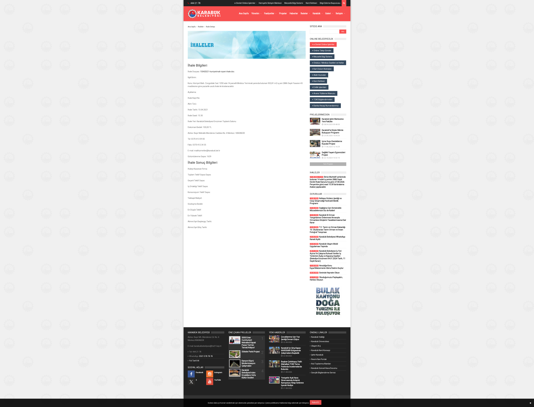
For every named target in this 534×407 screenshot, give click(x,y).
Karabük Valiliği (317, 337)
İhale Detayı (210, 27)
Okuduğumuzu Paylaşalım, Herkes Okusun (326, 278)
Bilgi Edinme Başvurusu (330, 3)
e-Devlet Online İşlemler (244, 3)
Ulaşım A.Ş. (316, 346)
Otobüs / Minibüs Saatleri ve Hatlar (328, 63)
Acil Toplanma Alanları (321, 364)
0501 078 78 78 (206, 356)
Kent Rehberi (311, 3)
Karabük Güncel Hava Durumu (324, 368)
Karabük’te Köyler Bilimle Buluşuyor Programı (332, 131)
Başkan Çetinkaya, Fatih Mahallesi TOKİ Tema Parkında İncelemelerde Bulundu (291, 365)
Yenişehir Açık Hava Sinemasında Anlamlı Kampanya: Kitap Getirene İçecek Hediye (292, 381)
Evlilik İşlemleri (319, 87)
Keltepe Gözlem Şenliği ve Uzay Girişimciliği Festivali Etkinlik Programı (326, 200)
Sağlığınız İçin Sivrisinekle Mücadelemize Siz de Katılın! (325, 209)
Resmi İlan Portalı (319, 359)
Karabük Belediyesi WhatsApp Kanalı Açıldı (327, 238)
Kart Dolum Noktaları (322, 69)
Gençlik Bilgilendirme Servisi (323, 373)
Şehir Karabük (317, 355)
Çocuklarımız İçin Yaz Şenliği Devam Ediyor (290, 338)
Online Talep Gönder (322, 50)
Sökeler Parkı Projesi (251, 351)
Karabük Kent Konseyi (320, 350)
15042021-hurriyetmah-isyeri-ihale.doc (217, 71)
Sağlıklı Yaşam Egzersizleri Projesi (333, 153)
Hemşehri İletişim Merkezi (270, 3)
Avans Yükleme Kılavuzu (324, 93)
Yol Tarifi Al (194, 361)
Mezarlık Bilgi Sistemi (293, 3)
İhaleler (201, 27)
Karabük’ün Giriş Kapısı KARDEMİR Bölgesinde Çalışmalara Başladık (291, 350)
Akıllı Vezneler (319, 75)
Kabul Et (315, 402)
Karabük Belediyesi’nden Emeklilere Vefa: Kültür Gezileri (249, 374)
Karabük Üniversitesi (320, 341)
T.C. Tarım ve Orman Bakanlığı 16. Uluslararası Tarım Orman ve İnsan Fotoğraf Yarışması (327, 229)
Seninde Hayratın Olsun (325, 273)
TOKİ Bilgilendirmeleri (322, 99)
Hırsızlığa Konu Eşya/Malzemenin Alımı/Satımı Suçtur (326, 266)
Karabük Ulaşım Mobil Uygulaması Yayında (324, 245)
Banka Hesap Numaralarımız (326, 106)
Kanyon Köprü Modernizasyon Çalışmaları (248, 363)
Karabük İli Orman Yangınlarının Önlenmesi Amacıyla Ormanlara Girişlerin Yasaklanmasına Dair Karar (328, 219)
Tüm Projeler (328, 164)
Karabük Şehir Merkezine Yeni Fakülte (333, 120)
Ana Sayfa (192, 27)
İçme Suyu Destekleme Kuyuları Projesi (332, 142)
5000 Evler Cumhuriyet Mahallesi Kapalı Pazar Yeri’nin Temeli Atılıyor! (249, 342)
